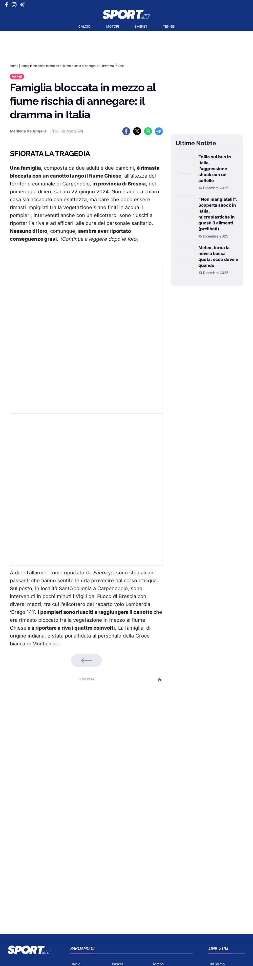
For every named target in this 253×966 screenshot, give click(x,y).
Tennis (169, 26)
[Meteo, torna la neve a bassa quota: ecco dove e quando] (185, 260)
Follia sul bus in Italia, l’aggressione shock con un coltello (214, 168)
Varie (17, 76)
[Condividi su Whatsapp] (148, 131)
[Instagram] (15, 4)
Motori (112, 26)
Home (14, 66)
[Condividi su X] (137, 131)
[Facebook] (7, 4)
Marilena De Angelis (28, 131)
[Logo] (126, 14)
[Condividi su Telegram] (159, 131)
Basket (141, 26)
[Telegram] (23, 4)
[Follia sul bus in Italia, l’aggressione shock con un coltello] (185, 172)
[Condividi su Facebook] (126, 131)
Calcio (84, 26)
